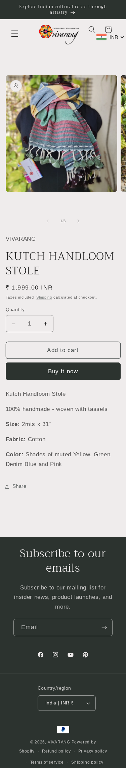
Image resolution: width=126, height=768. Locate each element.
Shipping (44, 297)
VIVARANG (59, 742)
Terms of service (47, 762)
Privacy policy (92, 751)
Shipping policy (87, 762)
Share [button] (19, 486)
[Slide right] (78, 221)
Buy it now (63, 371)
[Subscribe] (104, 627)
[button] (15, 34)
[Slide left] (47, 221)
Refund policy (56, 751)
